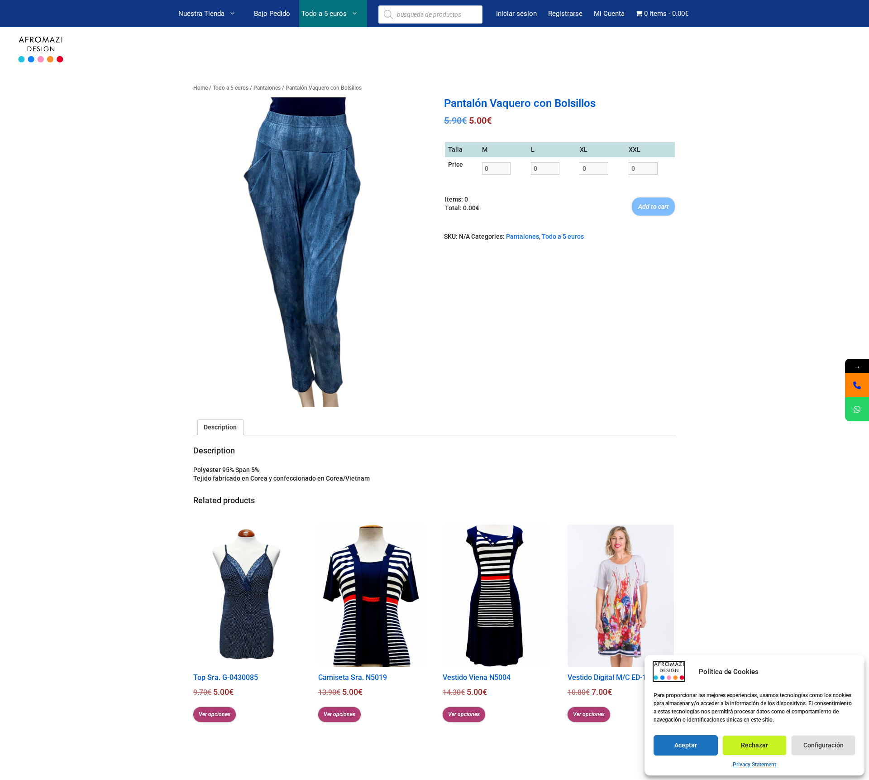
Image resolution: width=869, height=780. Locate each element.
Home (200, 87)
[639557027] (857, 385)
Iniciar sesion (516, 14)
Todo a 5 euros (324, 14)
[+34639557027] (857, 409)
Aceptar (685, 745)
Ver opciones (214, 714)
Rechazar (754, 745)
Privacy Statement (754, 764)
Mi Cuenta (609, 14)
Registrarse (565, 14)
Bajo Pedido (272, 14)
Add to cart (653, 206)
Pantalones (267, 87)
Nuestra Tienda (201, 14)
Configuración (823, 745)
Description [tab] (220, 427)
